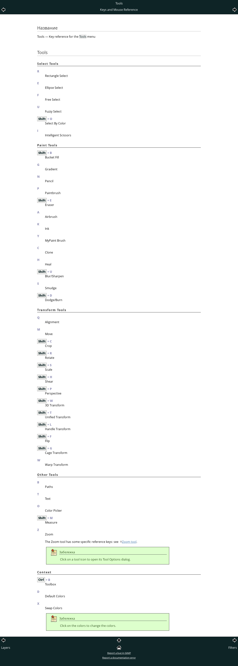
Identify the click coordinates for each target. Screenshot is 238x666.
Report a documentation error (119, 657)
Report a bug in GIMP (119, 653)
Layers (5, 648)
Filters (232, 648)
